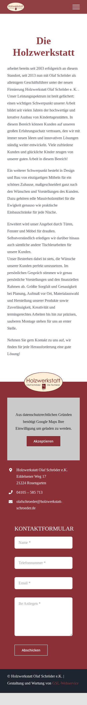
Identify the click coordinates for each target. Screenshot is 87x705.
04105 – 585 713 (29, 492)
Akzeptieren (43, 441)
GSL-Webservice (65, 683)
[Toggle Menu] (76, 7)
